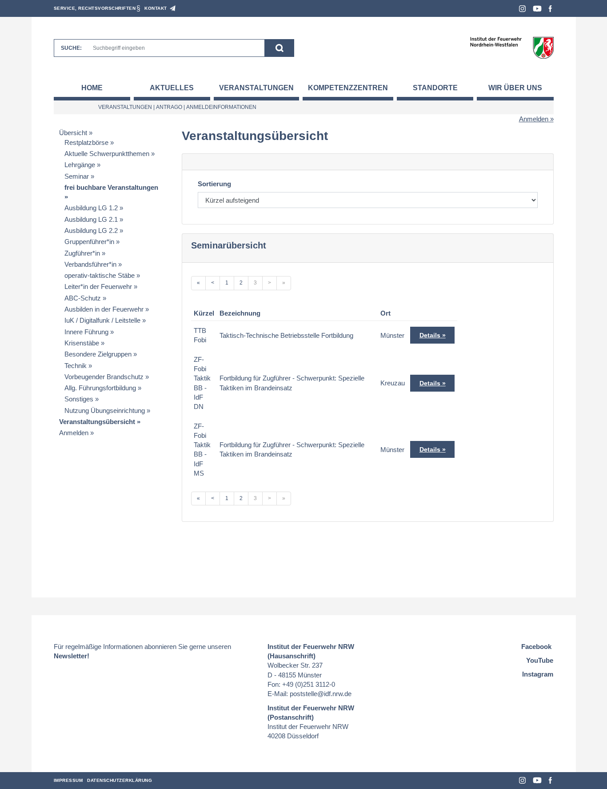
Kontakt (155, 8)
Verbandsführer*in (90, 264)
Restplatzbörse (86, 142)
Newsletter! (71, 656)
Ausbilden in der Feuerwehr (104, 309)
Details (429, 335)
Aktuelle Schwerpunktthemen (106, 153)
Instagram (522, 8)
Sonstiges (78, 399)
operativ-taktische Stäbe (99, 275)
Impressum (68, 780)
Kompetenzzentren (348, 88)
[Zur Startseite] (512, 47)
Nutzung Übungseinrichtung (104, 410)
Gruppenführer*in (89, 241)
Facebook (550, 8)
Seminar (76, 176)
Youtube (537, 8)
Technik (75, 365)
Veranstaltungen (256, 88)
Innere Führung (86, 332)
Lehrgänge (79, 164)
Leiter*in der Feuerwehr (98, 286)
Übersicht (73, 132)
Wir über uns (515, 88)
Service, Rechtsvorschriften (95, 8)
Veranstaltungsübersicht (97, 421)
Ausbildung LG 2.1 (91, 219)
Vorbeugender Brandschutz (104, 376)
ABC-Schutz (82, 298)
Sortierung (214, 184)
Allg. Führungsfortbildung (100, 388)
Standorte (435, 88)
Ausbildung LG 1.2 (91, 208)
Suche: (71, 48)
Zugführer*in (82, 253)
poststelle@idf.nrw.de (320, 693)
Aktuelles (172, 88)
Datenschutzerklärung (119, 780)
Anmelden (533, 119)
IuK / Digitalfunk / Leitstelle (102, 320)
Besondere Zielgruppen (98, 354)
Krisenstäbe (81, 343)
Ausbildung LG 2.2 (91, 230)
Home (92, 88)
